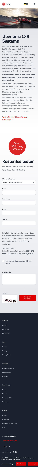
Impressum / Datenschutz (9, 423)
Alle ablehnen (21, 464)
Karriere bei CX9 (6, 398)
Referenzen (5, 402)
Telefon (4, 219)
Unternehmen (6, 199)
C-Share (4, 347)
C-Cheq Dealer (6, 355)
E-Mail (4, 209)
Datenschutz (16, 459)
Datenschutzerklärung (23, 261)
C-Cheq (4, 351)
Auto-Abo (5, 376)
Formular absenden (27, 298)
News (4, 390)
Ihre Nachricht (6, 272)
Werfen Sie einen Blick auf (14, 118)
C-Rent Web (5, 329)
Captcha (4, 293)
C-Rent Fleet (6, 333)
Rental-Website (6, 372)
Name (4, 189)
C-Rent (4, 325)
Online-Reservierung (8, 368)
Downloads (5, 419)
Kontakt (4, 415)
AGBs (4, 427)
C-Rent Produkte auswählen (12, 182)
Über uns (5, 394)
